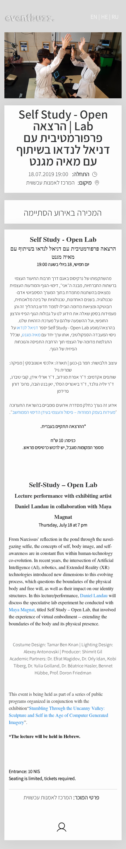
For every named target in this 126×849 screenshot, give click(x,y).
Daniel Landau (94, 595)
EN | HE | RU (105, 17)
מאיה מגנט (31, 335)
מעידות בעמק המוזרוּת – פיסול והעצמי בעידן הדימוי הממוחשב (63, 412)
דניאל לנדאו (27, 328)
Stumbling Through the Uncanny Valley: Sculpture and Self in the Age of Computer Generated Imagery (58, 715)
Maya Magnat (22, 609)
